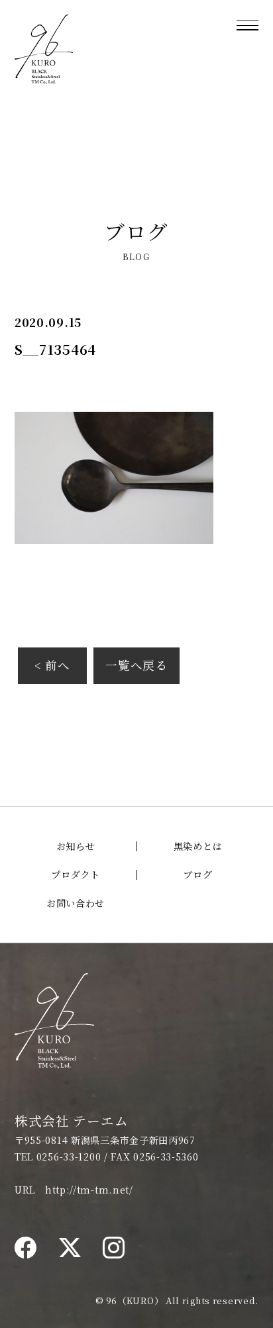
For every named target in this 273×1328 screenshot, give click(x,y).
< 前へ (52, 665)
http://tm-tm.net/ (89, 1189)
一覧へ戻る (136, 665)
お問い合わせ (75, 903)
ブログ (197, 874)
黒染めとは (198, 846)
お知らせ (75, 846)
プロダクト (75, 874)
